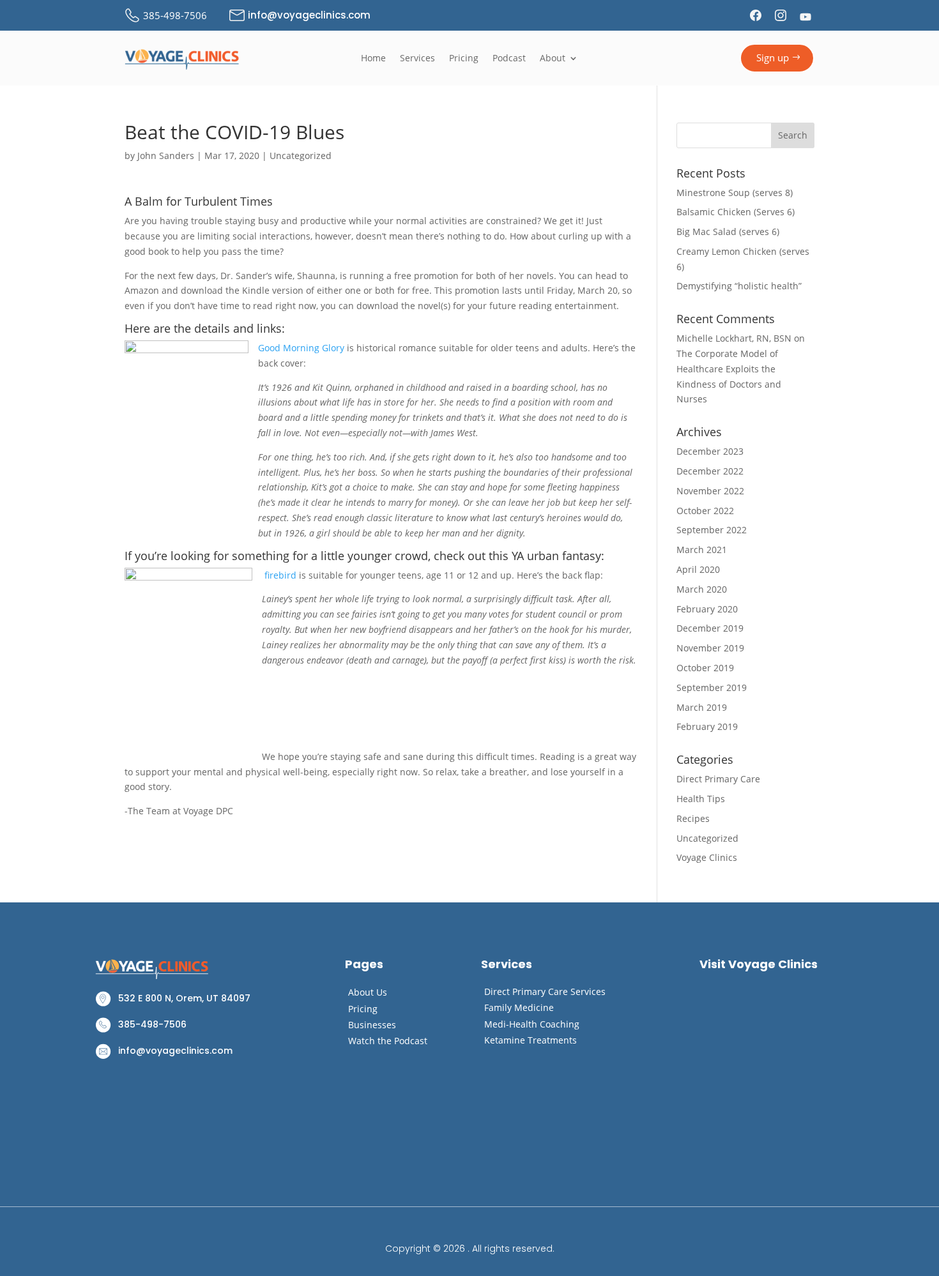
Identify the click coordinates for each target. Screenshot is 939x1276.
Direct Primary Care (718, 779)
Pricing (463, 59)
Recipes (693, 818)
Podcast (509, 59)
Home (373, 59)
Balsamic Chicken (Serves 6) (735, 212)
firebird (280, 575)
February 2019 (707, 726)
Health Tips (700, 799)
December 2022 (710, 471)
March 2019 (701, 707)
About (552, 59)
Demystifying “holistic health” (739, 286)
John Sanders (165, 155)
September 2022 (711, 530)
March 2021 (701, 549)
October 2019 (705, 668)
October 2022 (705, 511)
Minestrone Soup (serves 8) (734, 192)
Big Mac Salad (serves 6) (727, 231)
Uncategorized (301, 155)
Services (417, 59)
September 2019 (711, 687)
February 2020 (707, 609)
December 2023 (710, 451)
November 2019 (710, 648)
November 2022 (710, 491)
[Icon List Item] (757, 15)
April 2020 (698, 569)
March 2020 (701, 589)
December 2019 (710, 628)
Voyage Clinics (706, 857)
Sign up (772, 57)
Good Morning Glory (301, 348)
